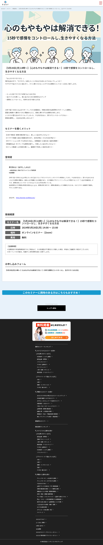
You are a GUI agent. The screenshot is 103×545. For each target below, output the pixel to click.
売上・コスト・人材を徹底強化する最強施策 (49, 499)
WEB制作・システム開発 (44, 356)
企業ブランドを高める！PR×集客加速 (47, 486)
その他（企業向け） (42, 364)
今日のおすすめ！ (42, 483)
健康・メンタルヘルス (43, 385)
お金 (38, 379)
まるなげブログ (40, 519)
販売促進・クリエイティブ (44, 372)
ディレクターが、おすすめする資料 (46, 481)
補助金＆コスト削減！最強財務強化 (46, 491)
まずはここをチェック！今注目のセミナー (48, 401)
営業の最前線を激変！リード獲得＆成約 (48, 489)
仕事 (38, 382)
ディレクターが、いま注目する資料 (46, 478)
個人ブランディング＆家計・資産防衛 (47, 416)
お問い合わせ (39, 526)
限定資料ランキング (41, 427)
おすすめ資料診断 (42, 507)
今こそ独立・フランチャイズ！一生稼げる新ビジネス (51, 496)
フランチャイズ (41, 362)
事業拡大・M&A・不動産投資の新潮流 (47, 414)
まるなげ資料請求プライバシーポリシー (47, 535)
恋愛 (38, 467)
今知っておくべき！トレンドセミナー (47, 406)
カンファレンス (41, 367)
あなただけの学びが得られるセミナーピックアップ (51, 395)
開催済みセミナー (40, 421)
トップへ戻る (51, 308)
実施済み (14, 8)
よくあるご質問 (40, 522)
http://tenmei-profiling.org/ (25, 198)
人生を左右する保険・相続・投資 (46, 504)
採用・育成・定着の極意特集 (45, 494)
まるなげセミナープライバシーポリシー (47, 532)
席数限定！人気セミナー (43, 403)
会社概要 (38, 529)
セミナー (9, 8)
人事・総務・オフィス (43, 370)
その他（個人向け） (42, 387)
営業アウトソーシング (43, 439)
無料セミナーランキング (43, 347)
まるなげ (3, 8)
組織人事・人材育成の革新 (44, 411)
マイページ (40, 512)
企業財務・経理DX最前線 (44, 409)
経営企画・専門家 (42, 359)
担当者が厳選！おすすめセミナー (46, 398)
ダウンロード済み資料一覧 (44, 510)
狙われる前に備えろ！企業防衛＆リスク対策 (49, 502)
